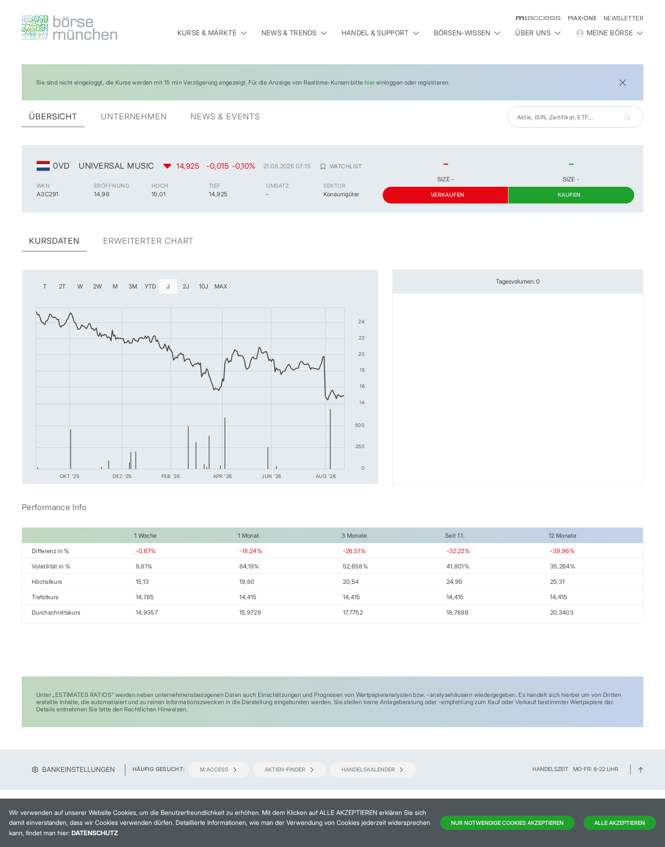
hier (370, 82)
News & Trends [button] (289, 32)
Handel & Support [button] (375, 32)
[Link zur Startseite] (95, 27)
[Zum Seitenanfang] (640, 769)
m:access (214, 769)
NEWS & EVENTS (225, 116)
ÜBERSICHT (53, 116)
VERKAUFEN (448, 194)
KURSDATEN (54, 241)
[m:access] (534, 18)
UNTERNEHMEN (134, 116)
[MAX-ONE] (578, 18)
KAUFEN (569, 194)
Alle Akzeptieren (619, 822)
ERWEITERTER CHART (148, 241)
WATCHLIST (345, 166)
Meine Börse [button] (610, 32)
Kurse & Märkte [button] (207, 32)
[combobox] (575, 117)
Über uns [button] (532, 32)
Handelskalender (368, 769)
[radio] (45, 286)
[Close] (622, 81)
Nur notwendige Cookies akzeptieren (507, 822)
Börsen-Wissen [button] (462, 32)
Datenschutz (94, 833)
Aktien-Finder (285, 769)
